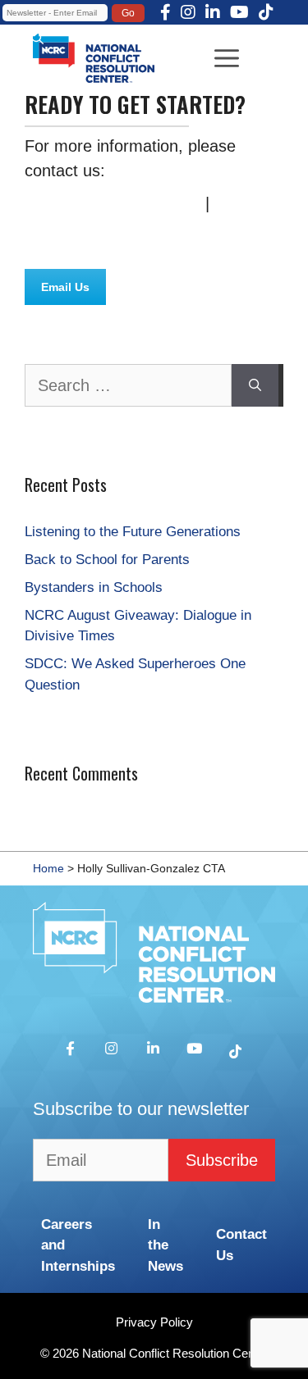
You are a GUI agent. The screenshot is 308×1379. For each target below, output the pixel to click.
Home (48, 868)
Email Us (65, 287)
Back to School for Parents (107, 559)
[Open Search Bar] (37, 38)
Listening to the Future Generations (133, 531)
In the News (165, 1245)
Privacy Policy (154, 1322)
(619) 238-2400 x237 (114, 203)
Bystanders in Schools (94, 587)
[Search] (255, 385)
